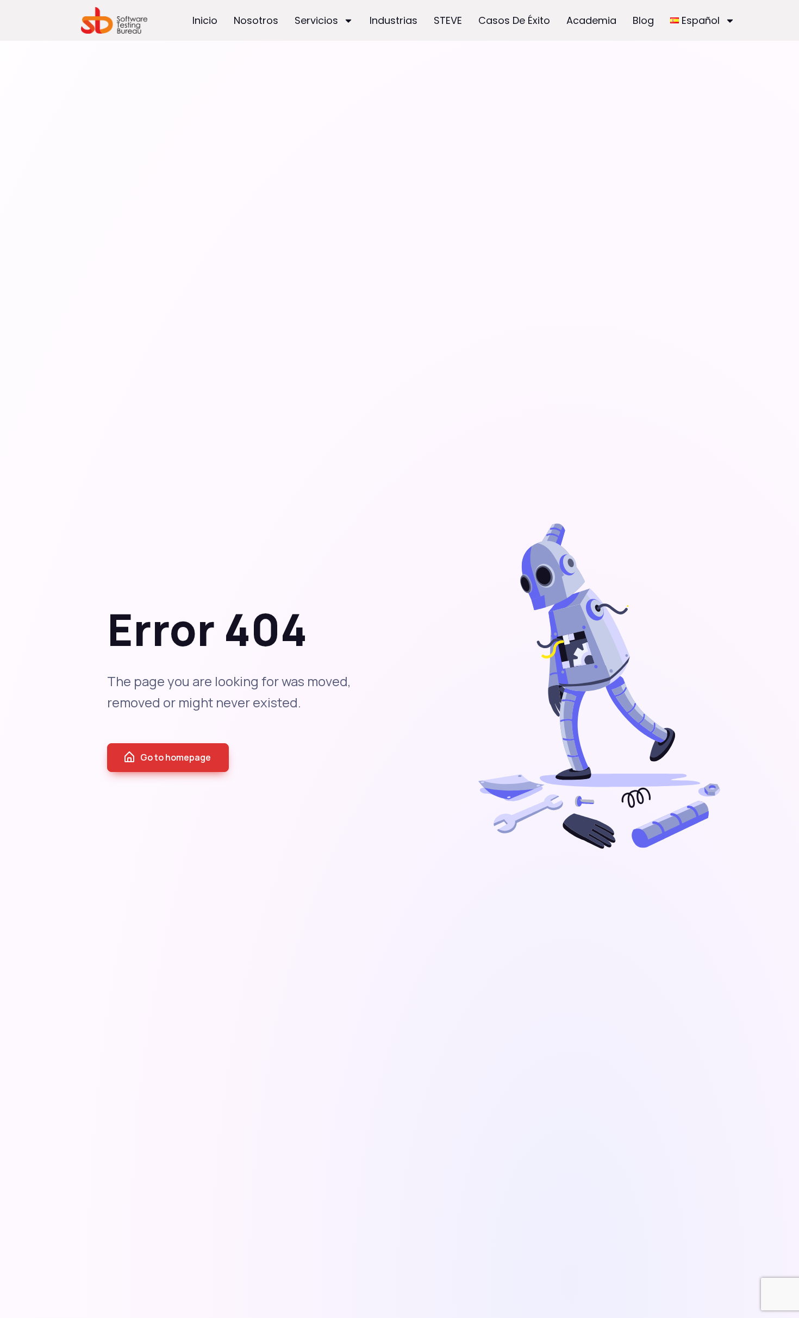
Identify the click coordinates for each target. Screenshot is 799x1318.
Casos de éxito (514, 20)
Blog (643, 20)
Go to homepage (175, 757)
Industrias (393, 20)
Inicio (204, 20)
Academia (591, 20)
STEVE (448, 20)
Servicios (316, 20)
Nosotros (256, 20)
